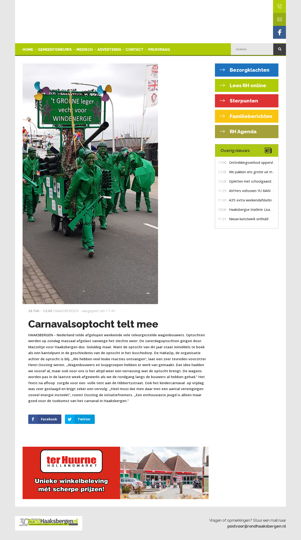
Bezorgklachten (249, 70)
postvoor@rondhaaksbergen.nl (256, 526)
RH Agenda (243, 131)
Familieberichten (250, 116)
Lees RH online (247, 85)
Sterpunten (243, 101)
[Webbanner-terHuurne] (116, 473)
